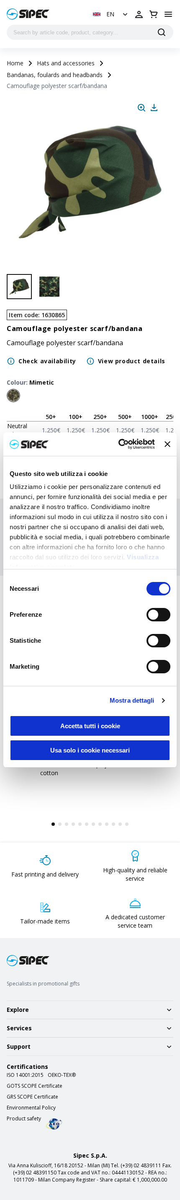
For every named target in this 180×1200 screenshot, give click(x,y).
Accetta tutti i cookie (90, 725)
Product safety (24, 1118)
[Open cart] (154, 14)
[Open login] (139, 14)
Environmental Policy (31, 1107)
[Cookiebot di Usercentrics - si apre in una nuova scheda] (118, 444)
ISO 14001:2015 (25, 1075)
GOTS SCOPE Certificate (34, 1086)
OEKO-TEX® (62, 1075)
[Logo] (28, 14)
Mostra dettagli (132, 700)
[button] (111, 14)
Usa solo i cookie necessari (90, 750)
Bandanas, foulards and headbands (55, 75)
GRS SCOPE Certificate (32, 1097)
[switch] (158, 614)
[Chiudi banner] (167, 444)
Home (15, 63)
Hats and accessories (66, 63)
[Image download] (154, 108)
